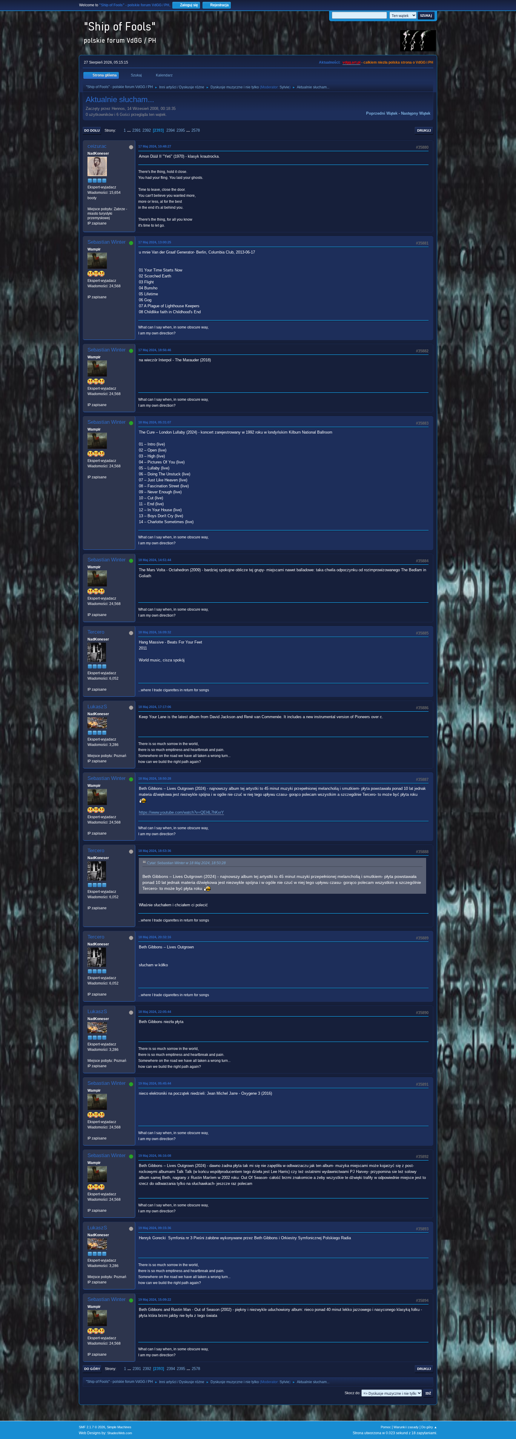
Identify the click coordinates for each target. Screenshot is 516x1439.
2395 (180, 130)
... (129, 130)
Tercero (95, 632)
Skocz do (352, 1393)
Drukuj (424, 130)
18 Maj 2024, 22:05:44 (154, 1011)
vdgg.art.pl (351, 62)
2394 (170, 130)
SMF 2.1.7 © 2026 (92, 1427)
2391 (136, 130)
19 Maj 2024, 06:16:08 (154, 1155)
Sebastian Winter (106, 242)
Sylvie (284, 87)
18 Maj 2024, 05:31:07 (154, 422)
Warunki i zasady (406, 1427)
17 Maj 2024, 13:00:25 (154, 242)
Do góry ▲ (429, 1427)
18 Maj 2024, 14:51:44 (154, 560)
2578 (195, 130)
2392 (146, 130)
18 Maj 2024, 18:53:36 (154, 851)
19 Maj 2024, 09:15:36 (154, 1228)
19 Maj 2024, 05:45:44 (154, 1083)
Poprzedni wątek (381, 113)
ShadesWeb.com (119, 1433)
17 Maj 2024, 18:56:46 (154, 350)
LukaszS (97, 706)
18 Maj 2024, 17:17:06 (154, 707)
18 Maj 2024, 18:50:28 (154, 778)
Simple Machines (119, 1427)
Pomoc (386, 1427)
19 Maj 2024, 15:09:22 (154, 1299)
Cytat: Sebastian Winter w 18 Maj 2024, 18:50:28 (186, 863)
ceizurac (97, 146)
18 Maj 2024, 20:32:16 (154, 937)
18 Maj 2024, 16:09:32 (154, 632)
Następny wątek (415, 113)
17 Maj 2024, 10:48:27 (154, 146)
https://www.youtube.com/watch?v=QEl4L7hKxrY (181, 812)
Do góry (92, 1369)
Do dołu (92, 130)
